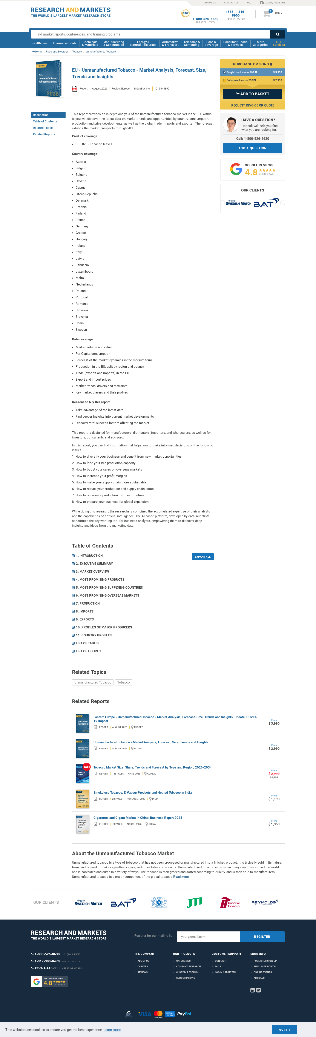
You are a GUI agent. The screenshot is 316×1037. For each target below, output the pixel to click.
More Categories (260, 43)
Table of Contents (45, 121)
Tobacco (123, 682)
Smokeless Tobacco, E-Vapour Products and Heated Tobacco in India (143, 793)
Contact (220, 961)
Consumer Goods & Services (235, 43)
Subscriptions (185, 978)
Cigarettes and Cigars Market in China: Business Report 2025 (138, 818)
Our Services (279, 43)
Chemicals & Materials (90, 43)
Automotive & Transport (170, 43)
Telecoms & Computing (192, 43)
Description (41, 115)
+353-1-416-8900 (236, 13)
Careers (143, 966)
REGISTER (262, 937)
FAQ (249, 2)
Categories (183, 961)
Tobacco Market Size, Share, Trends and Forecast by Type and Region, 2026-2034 (153, 767)
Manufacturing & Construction (113, 43)
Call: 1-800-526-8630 (252, 139)
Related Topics (43, 128)
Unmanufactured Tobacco (92, 682)
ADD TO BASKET (252, 94)
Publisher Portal (265, 966)
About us (143, 961)
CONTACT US (231, 2)
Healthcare (39, 43)
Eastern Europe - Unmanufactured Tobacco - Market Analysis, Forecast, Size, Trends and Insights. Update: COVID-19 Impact (175, 719)
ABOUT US (210, 2)
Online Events (263, 972)
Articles (259, 978)
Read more (181, 877)
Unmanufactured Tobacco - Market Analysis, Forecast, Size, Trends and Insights (151, 742)
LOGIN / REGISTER (275, 2)
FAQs (218, 966)
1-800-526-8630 (205, 19)
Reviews (143, 972)
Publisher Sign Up (265, 961)
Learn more (112, 1030)
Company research (188, 966)
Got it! (284, 1029)
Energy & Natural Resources (143, 43)
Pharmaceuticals (65, 43)
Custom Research (187, 972)
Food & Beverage (211, 43)
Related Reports (44, 134)
